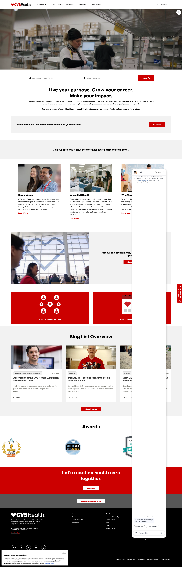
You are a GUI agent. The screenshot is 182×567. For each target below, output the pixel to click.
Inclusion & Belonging (112, 517)
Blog (107, 522)
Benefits (108, 514)
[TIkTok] (43, 547)
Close (64, 553)
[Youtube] (36, 547)
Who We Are (70, 4)
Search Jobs (82, 4)
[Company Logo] (21, 4)
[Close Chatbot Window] (163, 172)
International (144, 540)
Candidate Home (95, 4)
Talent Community (111, 528)
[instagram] (28, 547)
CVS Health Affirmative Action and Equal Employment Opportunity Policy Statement (25, 528)
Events (108, 525)
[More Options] (136, 533)
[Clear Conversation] (155, 172)
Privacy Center (120, 559)
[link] (36, 374)
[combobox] (55, 78)
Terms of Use (131, 559)
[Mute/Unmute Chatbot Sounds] (159, 172)
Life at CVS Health (56, 4)
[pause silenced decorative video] (178, 12)
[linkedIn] (21, 547)
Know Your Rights (15, 533)
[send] (161, 533)
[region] (149, 352)
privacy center (143, 180)
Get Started (157, 125)
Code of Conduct (152, 559)
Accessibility (141, 559)
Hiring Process (110, 520)
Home (74, 514)
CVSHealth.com (165, 559)
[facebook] (13, 547)
